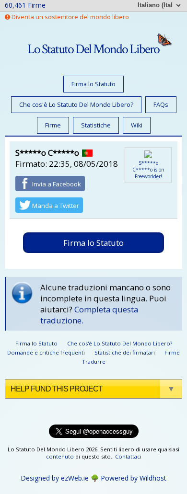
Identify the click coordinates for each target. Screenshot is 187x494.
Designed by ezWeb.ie (55, 478)
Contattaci (128, 456)
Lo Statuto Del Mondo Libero (93, 49)
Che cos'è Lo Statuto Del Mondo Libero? (76, 105)
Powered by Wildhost (133, 478)
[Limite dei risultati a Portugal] (87, 152)
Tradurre (93, 361)
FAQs (160, 105)
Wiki (136, 125)
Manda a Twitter (55, 205)
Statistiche (96, 125)
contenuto (60, 456)
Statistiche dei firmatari (124, 352)
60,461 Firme (25, 5)
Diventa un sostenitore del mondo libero (69, 16)
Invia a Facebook (56, 184)
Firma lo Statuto (93, 84)
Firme (53, 125)
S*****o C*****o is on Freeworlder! (148, 170)
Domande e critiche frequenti (46, 352)
